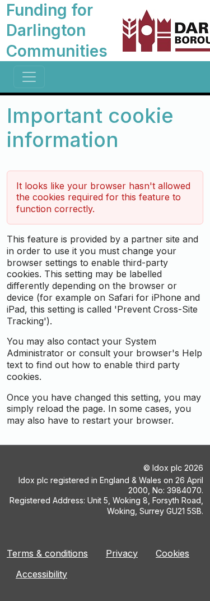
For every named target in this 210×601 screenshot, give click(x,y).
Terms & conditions (47, 553)
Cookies (172, 553)
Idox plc (167, 467)
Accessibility (41, 574)
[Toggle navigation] (29, 77)
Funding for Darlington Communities (57, 31)
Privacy (122, 553)
